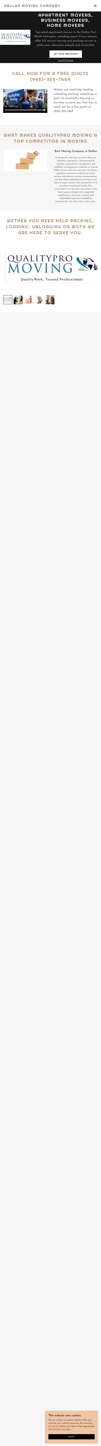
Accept (71, 1436)
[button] (95, 5)
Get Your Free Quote (66, 54)
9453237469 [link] (65, 60)
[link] (32, 6)
